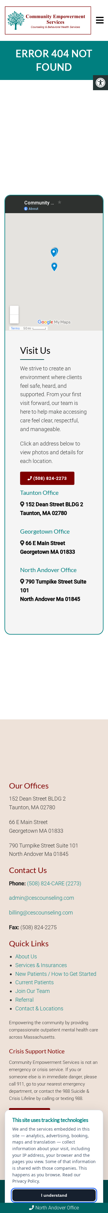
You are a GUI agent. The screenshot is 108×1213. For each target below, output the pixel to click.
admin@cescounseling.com (41, 898)
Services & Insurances (41, 965)
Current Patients (34, 982)
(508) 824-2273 (49, 478)
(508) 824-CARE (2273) (54, 883)
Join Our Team (32, 991)
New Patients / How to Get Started (55, 974)
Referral (24, 1000)
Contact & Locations (39, 1008)
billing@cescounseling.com (41, 912)
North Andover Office (57, 1208)
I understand (54, 1195)
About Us (26, 956)
